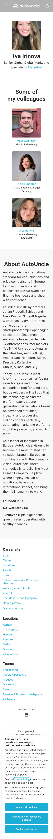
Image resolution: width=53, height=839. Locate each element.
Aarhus (7, 624)
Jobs (6, 575)
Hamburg (8, 634)
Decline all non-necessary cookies (26, 818)
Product (8, 679)
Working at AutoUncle (16, 588)
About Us (8, 593)
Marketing (35, 67)
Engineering (10, 669)
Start (6, 555)
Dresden (8, 649)
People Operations (14, 674)
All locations (10, 654)
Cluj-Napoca (10, 629)
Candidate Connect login (26, 734)
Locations (9, 565)
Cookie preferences (26, 829)
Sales (6, 689)
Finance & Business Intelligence (22, 694)
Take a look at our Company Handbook (20, 582)
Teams (7, 560)
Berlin (6, 644)
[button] (47, 6)
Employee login (26, 731)
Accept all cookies (26, 807)
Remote (8, 639)
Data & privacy (12, 603)
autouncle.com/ (26, 709)
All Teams (9, 699)
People (7, 570)
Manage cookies (13, 608)
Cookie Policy (21, 779)
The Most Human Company (20, 598)
